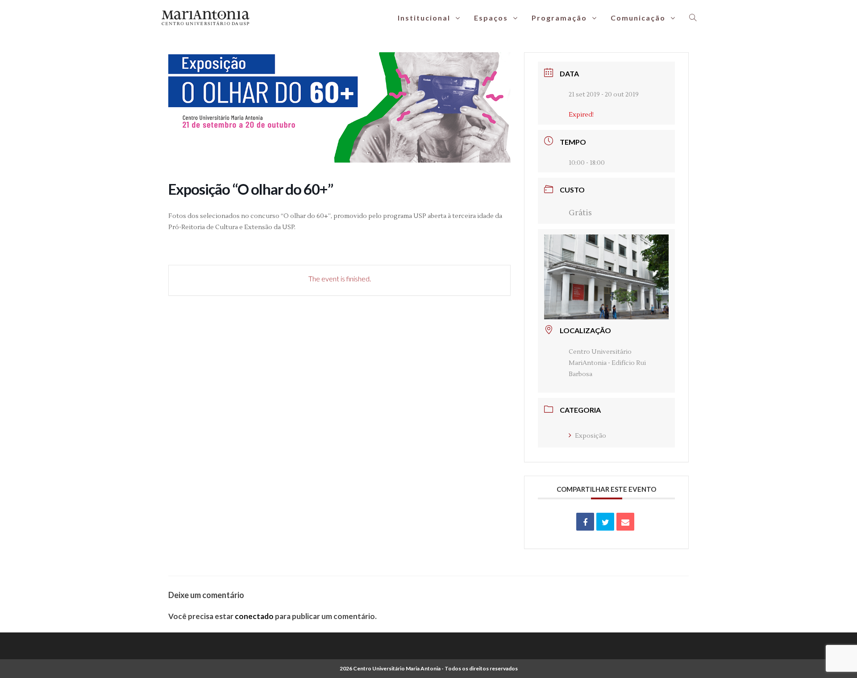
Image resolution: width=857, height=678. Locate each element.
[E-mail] (625, 522)
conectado (254, 616)
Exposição (590, 436)
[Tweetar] (605, 522)
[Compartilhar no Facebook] (585, 522)
